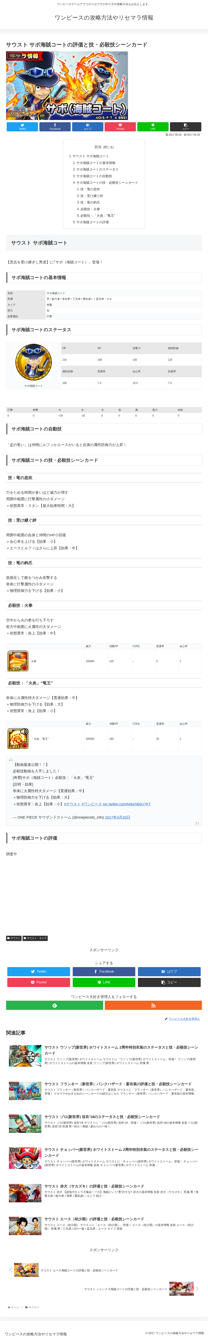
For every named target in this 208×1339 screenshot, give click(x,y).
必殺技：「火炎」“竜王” (97, 215)
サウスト (15, 938)
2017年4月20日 (117, 817)
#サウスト (72, 804)
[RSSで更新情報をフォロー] (153, 1005)
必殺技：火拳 (90, 209)
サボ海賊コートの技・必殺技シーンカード (107, 182)
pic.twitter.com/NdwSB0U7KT (127, 804)
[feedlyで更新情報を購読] (54, 1005)
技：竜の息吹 (90, 189)
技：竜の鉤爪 (90, 202)
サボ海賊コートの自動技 (94, 176)
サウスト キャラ (37, 938)
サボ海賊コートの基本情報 (95, 163)
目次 (98, 147)
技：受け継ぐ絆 (91, 196)
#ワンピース (92, 804)
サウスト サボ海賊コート (91, 156)
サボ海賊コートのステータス (97, 169)
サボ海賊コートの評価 (92, 222)
